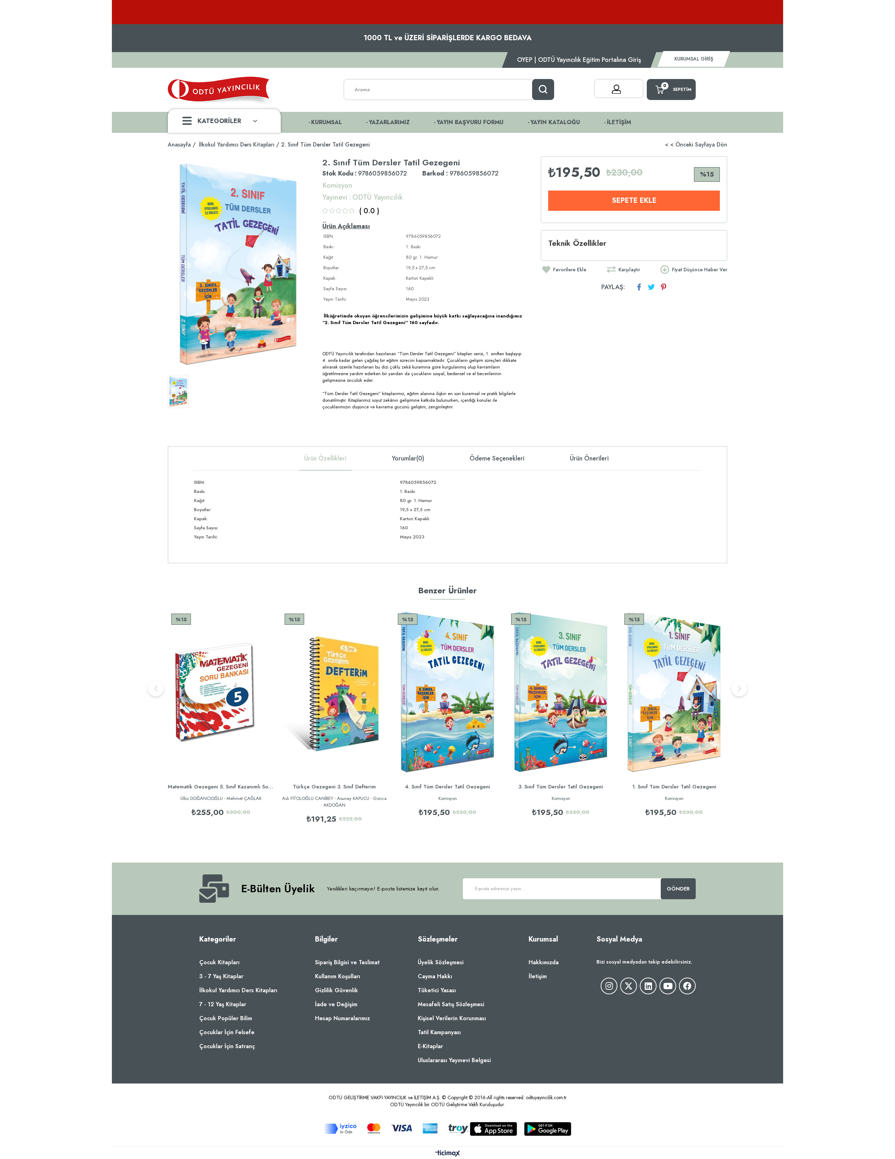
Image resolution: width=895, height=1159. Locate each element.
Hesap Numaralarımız (342, 1018)
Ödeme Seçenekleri (497, 458)
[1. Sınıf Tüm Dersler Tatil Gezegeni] (674, 691)
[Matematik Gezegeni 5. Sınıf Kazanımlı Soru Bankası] (221, 691)
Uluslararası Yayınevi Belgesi (454, 1060)
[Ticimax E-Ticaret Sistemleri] (447, 1154)
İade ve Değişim (336, 1004)
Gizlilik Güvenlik (336, 990)
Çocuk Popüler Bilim (225, 1018)
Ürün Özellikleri (325, 458)
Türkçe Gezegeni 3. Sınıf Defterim (334, 786)
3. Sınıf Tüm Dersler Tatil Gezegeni (560, 786)
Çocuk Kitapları (219, 962)
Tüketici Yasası (437, 990)
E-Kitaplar (430, 1046)
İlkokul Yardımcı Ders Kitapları (238, 990)
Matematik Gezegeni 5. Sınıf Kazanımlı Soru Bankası (221, 786)
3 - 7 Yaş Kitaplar (221, 976)
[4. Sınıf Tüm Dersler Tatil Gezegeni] (447, 691)
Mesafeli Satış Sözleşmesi (451, 1004)
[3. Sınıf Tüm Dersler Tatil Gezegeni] (561, 691)
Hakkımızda (544, 962)
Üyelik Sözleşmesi (441, 962)
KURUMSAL (326, 122)
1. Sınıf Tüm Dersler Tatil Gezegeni (674, 786)
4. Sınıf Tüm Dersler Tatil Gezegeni (447, 786)
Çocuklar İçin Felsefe (227, 1032)
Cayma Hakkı (435, 976)
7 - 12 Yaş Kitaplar (222, 1004)
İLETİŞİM (619, 122)
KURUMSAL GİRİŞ (693, 58)
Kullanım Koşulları (337, 976)
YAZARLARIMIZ (389, 122)
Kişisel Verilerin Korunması (452, 1018)
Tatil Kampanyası (439, 1032)
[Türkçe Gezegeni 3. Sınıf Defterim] (334, 691)
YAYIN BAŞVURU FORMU (470, 122)
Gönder (678, 889)
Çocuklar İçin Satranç (227, 1046)
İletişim (538, 976)
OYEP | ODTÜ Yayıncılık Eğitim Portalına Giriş (579, 59)
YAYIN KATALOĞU (555, 122)
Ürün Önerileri (589, 458)
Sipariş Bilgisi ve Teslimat (347, 962)
